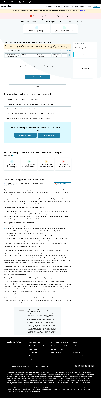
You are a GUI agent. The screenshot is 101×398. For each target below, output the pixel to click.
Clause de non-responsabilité (59, 342)
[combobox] (12, 55)
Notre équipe (33, 349)
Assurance (82, 6)
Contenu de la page (79, 43)
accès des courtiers (79, 352)
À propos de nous (31, 384)
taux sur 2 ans (56, 284)
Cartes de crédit (58, 6)
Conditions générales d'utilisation (60, 346)
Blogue (31, 359)
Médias (31, 355)
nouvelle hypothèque (25, 135)
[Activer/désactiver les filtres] (68, 55)
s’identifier (96, 6)
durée (32, 226)
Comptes (66, 6)
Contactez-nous (33, 352)
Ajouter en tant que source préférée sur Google (63, 184)
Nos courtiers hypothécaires (37, 346)
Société (89, 6)
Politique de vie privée (57, 349)
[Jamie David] (5, 184)
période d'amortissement (37, 214)
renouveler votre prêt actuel (53, 190)
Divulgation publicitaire (65, 50)
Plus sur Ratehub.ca (34, 342)
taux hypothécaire (13, 226)
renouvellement (49, 135)
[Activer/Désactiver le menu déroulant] (19, 55)
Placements (74, 6)
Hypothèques (48, 6)
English (75, 342)
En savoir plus (82, 10)
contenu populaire (78, 355)
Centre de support (56, 352)
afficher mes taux (37, 77)
